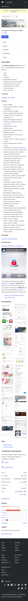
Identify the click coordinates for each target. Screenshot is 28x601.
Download (4, 36)
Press (13, 297)
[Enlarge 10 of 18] (24, 317)
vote (21, 494)
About (3, 542)
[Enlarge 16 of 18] (24, 412)
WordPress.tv (5, 562)
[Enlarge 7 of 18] (11, 399)
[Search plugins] (16, 16)
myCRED (14, 147)
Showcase (8, 297)
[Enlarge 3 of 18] (11, 333)
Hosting (3, 547)
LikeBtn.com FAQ (8, 447)
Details (5, 42)
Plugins (16, 547)
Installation (6, 49)
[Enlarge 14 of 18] (24, 366)
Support (5, 57)
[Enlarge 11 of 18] (24, 327)
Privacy (3, 550)
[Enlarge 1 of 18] (11, 306)
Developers (4, 560)
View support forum (6, 533)
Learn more (7, 124)
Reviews (5, 46)
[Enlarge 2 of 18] (11, 327)
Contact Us (7, 295)
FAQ (12, 295)
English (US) (24, 488)
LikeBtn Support (8, 467)
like (16, 491)
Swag (17, 562)
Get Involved (18, 555)
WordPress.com (6, 567)
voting (24, 494)
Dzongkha (7, 581)
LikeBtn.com (4, 283)
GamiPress (23, 147)
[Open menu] (25, 2)
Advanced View (5, 498)
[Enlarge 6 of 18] (11, 388)
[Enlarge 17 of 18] (24, 422)
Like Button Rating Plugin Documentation (12, 246)
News (2, 545)
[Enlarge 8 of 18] (11, 421)
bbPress (4, 572)
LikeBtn (5, 33)
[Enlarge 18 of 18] (24, 431)
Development (6, 53)
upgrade (21, 290)
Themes (17, 545)
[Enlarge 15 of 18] (24, 397)
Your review (4, 523)
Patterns (17, 550)
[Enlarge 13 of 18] (24, 359)
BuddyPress (5, 575)
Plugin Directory (5, 6)
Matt (3, 570)
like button (20, 491)
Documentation (8, 445)
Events (16, 557)
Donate (17, 560)
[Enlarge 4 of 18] (11, 354)
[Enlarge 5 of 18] (11, 366)
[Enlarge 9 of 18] (24, 306)
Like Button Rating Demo (8, 97)
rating (25, 491)
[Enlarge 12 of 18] (24, 343)
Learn (2, 555)
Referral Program (19, 295)
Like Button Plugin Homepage (9, 238)
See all (25, 523)
